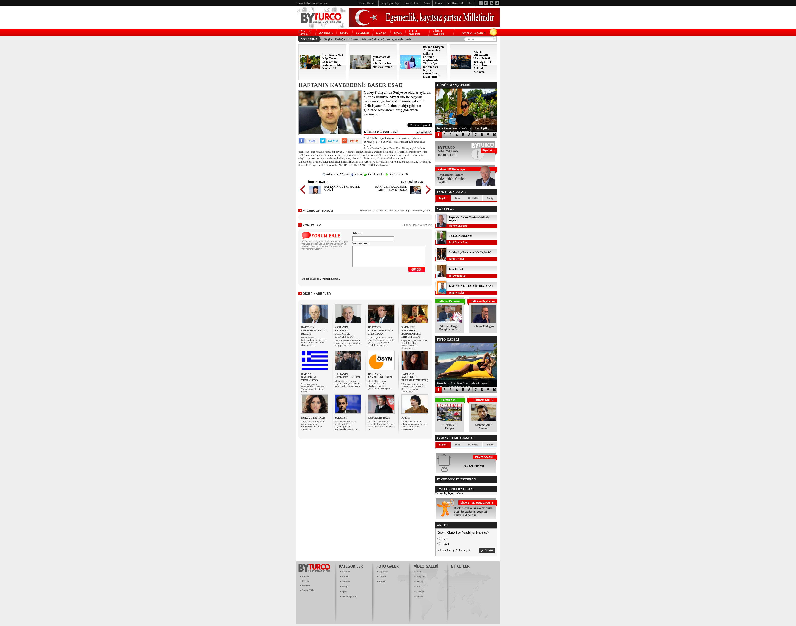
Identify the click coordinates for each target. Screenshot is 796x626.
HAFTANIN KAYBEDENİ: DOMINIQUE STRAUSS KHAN (344, 332)
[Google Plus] (351, 143)
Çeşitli (382, 581)
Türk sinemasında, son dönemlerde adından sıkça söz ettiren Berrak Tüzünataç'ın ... (413, 388)
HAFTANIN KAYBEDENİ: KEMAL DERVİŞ (314, 330)
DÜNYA (381, 32)
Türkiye (346, 581)
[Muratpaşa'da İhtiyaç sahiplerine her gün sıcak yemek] (360, 68)
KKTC (344, 32)
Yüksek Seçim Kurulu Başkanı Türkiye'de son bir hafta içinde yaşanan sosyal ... (347, 385)
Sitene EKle (308, 590)
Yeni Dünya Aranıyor (460, 235)
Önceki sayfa (375, 174)
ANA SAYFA (303, 32)
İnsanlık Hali (456, 269)
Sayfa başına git (398, 174)
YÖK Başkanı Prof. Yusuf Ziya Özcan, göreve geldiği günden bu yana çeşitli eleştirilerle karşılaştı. (381, 341)
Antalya (346, 571)
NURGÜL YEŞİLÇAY (313, 417)
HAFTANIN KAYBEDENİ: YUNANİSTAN (309, 377)
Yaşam (382, 576)
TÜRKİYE (362, 32)
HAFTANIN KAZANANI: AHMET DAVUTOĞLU (391, 188)
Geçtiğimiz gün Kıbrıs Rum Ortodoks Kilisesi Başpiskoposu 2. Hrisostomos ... (414, 344)
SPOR (398, 32)
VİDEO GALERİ (438, 32)
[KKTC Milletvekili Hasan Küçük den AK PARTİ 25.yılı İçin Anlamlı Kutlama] (461, 68)
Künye (305, 576)
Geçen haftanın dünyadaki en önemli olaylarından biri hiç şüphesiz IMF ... (348, 343)
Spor (344, 591)
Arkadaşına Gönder (337, 174)
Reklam (306, 585)
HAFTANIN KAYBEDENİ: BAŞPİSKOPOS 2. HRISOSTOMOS (411, 332)
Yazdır (358, 174)
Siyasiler (383, 571)
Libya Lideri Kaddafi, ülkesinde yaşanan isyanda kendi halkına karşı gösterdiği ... (414, 425)
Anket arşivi (463, 550)
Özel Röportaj (349, 596)
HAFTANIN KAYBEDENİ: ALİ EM (347, 376)
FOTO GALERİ (414, 32)
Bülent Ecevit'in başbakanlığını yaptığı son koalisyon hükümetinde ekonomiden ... (313, 341)
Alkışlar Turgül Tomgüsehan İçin (449, 328)
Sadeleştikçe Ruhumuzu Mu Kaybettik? (470, 252)
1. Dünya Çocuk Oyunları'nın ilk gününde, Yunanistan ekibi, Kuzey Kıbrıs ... (313, 388)
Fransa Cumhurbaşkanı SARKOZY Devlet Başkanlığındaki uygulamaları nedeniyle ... (347, 425)
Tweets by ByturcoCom (449, 493)
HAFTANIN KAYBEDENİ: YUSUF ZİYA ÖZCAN (380, 330)
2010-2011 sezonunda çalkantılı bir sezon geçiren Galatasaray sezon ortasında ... (381, 425)
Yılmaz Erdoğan (483, 326)
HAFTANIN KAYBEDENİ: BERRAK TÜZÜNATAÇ (414, 377)
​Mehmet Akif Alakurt (483, 426)
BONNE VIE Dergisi (449, 426)
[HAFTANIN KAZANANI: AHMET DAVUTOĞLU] (416, 194)
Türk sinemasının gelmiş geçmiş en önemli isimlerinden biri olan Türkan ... (313, 425)
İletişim (305, 581)
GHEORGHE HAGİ (379, 417)
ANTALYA (326, 32)
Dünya (345, 586)
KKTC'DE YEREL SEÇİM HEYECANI (471, 286)
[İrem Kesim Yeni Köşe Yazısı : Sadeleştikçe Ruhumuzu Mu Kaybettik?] (310, 68)
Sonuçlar (445, 550)
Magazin (420, 576)
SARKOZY (341, 417)
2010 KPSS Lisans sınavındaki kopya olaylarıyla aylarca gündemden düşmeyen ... (380, 385)
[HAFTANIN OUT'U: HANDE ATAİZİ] (315, 194)
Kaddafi (405, 417)
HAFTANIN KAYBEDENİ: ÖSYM (380, 376)
